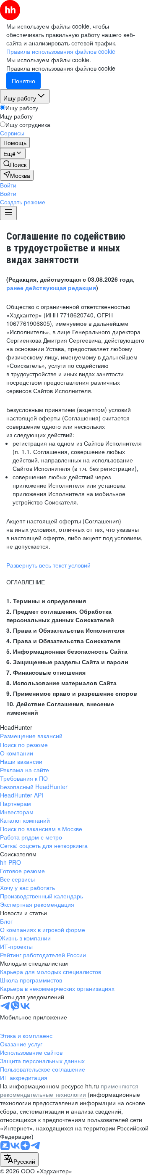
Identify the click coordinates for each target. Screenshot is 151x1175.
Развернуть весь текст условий (48, 565)
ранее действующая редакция (51, 287)
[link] (15, 164)
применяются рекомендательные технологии (69, 1090)
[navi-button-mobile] (8, 213)
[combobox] (19, 1159)
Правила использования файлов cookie (60, 68)
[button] (8, 185)
